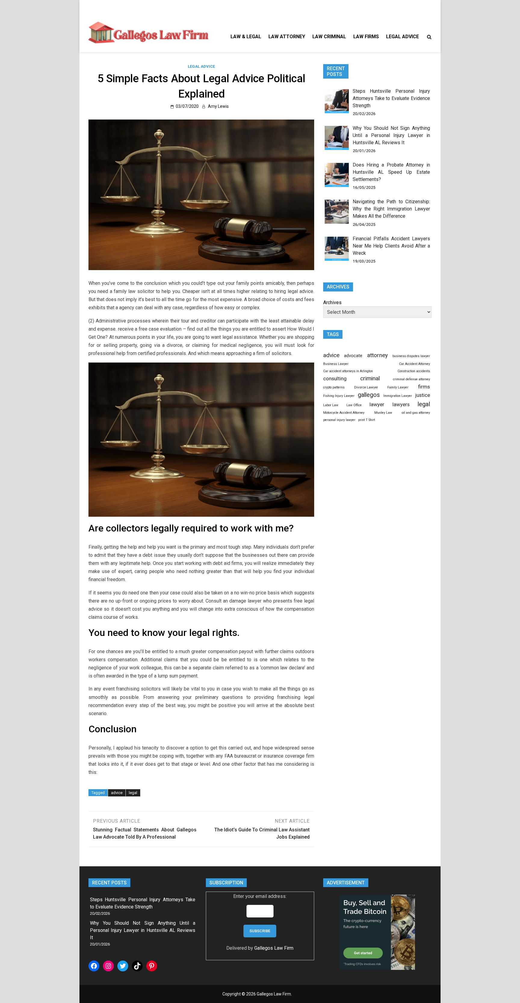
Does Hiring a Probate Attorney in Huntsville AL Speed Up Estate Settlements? (391, 172)
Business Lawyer (335, 364)
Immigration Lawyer (397, 396)
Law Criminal (329, 36)
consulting (335, 378)
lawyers (401, 404)
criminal (370, 378)
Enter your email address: (259, 896)
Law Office (354, 405)
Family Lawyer (397, 387)
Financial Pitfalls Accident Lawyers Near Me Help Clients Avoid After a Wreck (391, 246)
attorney (377, 355)
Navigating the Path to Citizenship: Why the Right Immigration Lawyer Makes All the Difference (391, 209)
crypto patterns (334, 387)
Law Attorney (286, 36)
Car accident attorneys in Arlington (348, 371)
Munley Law (383, 413)
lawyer (377, 404)
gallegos (369, 394)
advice (116, 792)
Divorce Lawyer (366, 387)
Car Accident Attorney (414, 364)
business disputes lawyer (411, 356)
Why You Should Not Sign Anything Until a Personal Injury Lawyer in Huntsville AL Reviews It (391, 135)
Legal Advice (402, 36)
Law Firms (366, 36)
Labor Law (330, 405)
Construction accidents (414, 371)
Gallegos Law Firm (273, 948)
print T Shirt (366, 420)
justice (422, 395)
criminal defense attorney (411, 379)
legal (133, 792)
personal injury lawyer (339, 420)
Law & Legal (246, 36)
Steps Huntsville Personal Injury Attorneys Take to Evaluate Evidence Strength (391, 98)
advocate (353, 355)
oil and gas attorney (416, 413)
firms (424, 387)
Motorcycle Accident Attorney (343, 413)
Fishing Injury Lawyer (338, 396)
